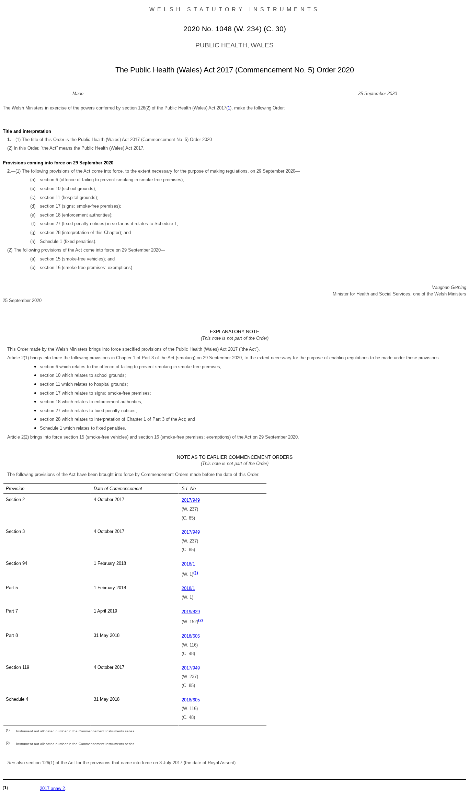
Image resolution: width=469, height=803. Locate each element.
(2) (200, 620)
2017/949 (191, 500)
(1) (195, 573)
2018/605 (191, 636)
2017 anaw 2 (52, 788)
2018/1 (188, 564)
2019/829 (191, 611)
